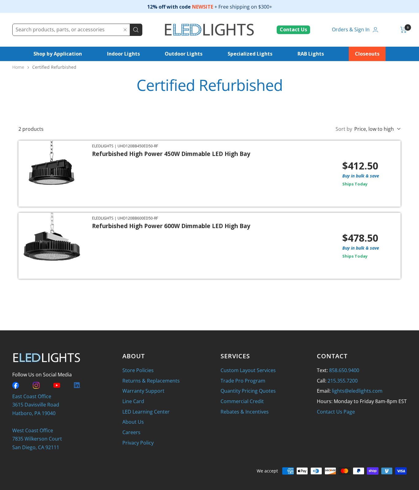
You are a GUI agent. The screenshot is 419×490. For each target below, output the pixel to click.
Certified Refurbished (54, 67)
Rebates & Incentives (245, 411)
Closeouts (367, 53)
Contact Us (293, 29)
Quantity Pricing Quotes (248, 390)
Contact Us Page (336, 411)
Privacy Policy (138, 442)
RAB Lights (311, 53)
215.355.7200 (343, 380)
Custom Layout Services (248, 370)
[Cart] (403, 30)
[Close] (125, 29)
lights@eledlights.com (357, 390)
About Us (133, 421)
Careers (131, 432)
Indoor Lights (123, 53)
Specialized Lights (250, 53)
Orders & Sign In (351, 29)
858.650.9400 (344, 370)
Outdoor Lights (183, 53)
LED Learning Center (146, 411)
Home (18, 67)
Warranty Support (143, 390)
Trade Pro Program (243, 380)
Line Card (133, 401)
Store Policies (138, 370)
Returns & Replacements (151, 380)
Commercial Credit (242, 401)
